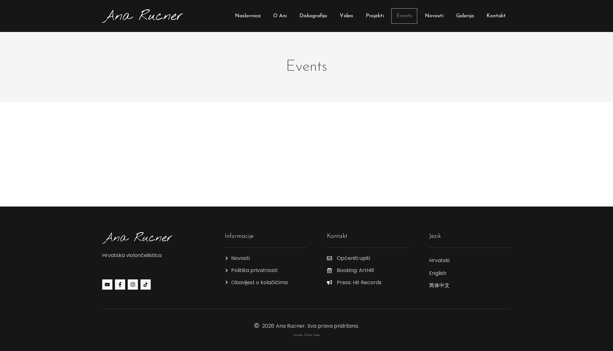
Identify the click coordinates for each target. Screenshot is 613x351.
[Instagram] (133, 284)
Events (404, 16)
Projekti (375, 16)
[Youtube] (107, 284)
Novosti (434, 16)
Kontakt (496, 16)
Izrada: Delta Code (306, 335)
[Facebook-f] (120, 284)
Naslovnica (248, 16)
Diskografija (313, 16)
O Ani (280, 16)
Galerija (465, 16)
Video (346, 16)
